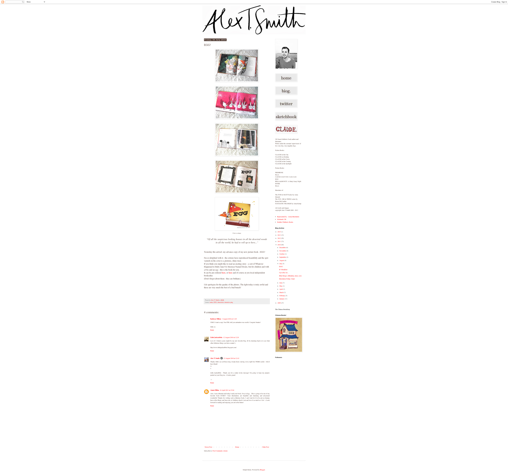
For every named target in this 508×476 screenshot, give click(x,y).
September (282, 257)
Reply (212, 330)
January (282, 299)
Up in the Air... (284, 272)
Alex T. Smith (215, 358)
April (281, 289)
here (223, 272)
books (211, 302)
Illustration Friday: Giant (287, 279)
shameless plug (228, 302)
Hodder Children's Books (285, 222)
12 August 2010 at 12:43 (231, 358)
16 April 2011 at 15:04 (227, 390)
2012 (279, 238)
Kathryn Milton (215, 319)
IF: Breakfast (283, 269)
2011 (279, 241)
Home (237, 447)
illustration (220, 302)
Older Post (265, 447)
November (282, 251)
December (282, 247)
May (281, 286)
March (281, 292)
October (282, 254)
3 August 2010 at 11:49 (229, 319)
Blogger (262, 470)
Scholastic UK (281, 219)
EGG (215, 302)
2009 (279, 303)
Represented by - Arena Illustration (288, 217)
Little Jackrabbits (216, 337)
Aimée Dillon (214, 390)
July (280, 263)
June (281, 283)
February (282, 295)
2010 (279, 245)
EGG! (281, 266)
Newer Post (208, 447)
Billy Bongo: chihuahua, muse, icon (290, 276)
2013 (279, 235)
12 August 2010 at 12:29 (231, 337)
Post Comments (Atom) (220, 451)
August (281, 260)
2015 (279, 232)
